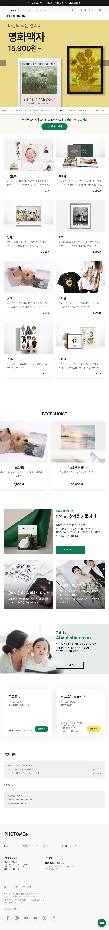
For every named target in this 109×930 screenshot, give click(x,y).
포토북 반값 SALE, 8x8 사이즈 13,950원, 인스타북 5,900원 (54, 3)
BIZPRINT (26, 10)
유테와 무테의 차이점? (68, 728)
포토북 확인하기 (70, 550)
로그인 (74, 10)
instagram (16, 918)
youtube (35, 918)
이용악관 (15, 887)
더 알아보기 (70, 665)
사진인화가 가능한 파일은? (70, 731)
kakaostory (53, 918)
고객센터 (100, 10)
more (102, 755)
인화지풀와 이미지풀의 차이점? (71, 723)
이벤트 (91, 10)
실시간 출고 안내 (54, 126)
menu (103, 16)
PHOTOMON (11, 10)
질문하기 (94, 728)
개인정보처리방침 (26, 887)
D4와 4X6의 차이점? (68, 725)
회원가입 (83, 10)
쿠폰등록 (41, 728)
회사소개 (7, 887)
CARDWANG (40, 10)
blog (26, 918)
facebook (7, 918)
